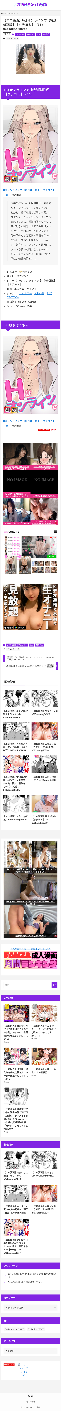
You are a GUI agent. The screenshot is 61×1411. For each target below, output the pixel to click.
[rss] (28, 1396)
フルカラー (31, 34)
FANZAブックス (12, 38)
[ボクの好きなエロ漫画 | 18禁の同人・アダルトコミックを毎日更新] (30, 5)
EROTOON (20, 34)
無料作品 (46, 34)
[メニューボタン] (5, 5)
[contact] (32, 1396)
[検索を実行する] (54, 985)
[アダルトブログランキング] (23, 1375)
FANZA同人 (36, 1329)
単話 (38, 34)
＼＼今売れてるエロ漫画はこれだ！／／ (30, 948)
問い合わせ (30, 1402)
